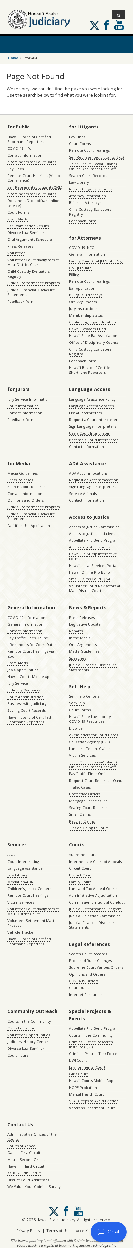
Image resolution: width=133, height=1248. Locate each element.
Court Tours (17, 1055)
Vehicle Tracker (21, 932)
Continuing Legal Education (92, 322)
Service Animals (83, 493)
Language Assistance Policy (92, 399)
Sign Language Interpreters (92, 426)
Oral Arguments (83, 301)
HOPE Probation (83, 1087)
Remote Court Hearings (89, 150)
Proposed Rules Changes (90, 960)
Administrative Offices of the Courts (32, 1136)
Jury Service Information (28, 399)
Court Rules (79, 987)
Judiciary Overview (23, 690)
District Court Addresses (28, 1179)
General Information (87, 254)
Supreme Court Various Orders (96, 967)
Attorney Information (87, 195)
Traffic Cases (80, 787)
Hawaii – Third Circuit (25, 1166)
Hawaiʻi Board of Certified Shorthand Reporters (29, 139)
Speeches (77, 658)
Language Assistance (25, 868)
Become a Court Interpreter (93, 439)
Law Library (79, 182)
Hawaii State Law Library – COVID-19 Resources (91, 719)
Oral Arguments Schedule (29, 239)
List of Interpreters (85, 412)
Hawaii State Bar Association (93, 335)
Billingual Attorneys (85, 294)
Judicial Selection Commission (95, 915)
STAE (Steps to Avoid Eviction (93, 1101)
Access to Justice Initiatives (92, 533)
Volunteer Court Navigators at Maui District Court (33, 262)
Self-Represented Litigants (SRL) (34, 187)
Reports (76, 631)
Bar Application (82, 288)
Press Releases (20, 246)
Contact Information (24, 155)
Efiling (74, 274)
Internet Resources (85, 994)
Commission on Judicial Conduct (97, 902)
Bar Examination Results (28, 225)
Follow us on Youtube (119, 25)
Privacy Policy (28, 1230)
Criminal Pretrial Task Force (93, 1053)
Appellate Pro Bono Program (94, 540)
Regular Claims (82, 821)
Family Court (80, 881)
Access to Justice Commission (94, 526)
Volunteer (16, 253)
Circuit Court (80, 868)
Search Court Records (88, 175)
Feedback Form (21, 301)
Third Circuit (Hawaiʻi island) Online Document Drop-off (93, 166)
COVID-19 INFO (82, 247)
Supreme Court (82, 854)
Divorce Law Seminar (25, 232)
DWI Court (78, 1060)
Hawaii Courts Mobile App (29, 676)
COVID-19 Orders (83, 980)
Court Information (23, 406)
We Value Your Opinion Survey (34, 1186)
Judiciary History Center (27, 1041)
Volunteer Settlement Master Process (32, 923)
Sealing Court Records (26, 710)
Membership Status (86, 315)
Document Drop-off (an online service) (33, 203)
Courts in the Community (29, 1021)
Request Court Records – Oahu (95, 780)
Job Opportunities (22, 669)
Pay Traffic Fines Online (27, 637)
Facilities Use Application (28, 525)
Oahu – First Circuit (23, 1152)
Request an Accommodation (93, 479)
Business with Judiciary (26, 703)
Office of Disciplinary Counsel (94, 342)
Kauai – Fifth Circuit (24, 1173)
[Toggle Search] (118, 14)
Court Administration (25, 696)
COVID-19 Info (19, 148)
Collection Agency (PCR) (89, 741)
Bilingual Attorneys (85, 202)
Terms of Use (58, 1230)
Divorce (76, 728)
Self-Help (77, 703)
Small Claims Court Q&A (89, 579)
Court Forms (18, 212)
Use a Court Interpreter (89, 433)
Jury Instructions (83, 308)
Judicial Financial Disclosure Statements (31, 292)
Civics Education (21, 1028)
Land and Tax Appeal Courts (93, 888)
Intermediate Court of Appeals (95, 861)
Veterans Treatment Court (92, 1107)
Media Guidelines (22, 473)
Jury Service (17, 683)
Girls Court (78, 1073)
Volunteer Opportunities (28, 1034)
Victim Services (82, 755)
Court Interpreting (23, 861)
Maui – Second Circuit (26, 1159)
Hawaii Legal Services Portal (93, 565)
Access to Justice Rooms (89, 547)
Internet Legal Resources (90, 189)
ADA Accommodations (88, 473)
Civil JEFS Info (80, 267)
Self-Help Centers (84, 696)
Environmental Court (87, 1067)
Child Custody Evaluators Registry (28, 274)
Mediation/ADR (20, 881)
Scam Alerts (17, 219)
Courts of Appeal (21, 1145)
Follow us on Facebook (106, 25)
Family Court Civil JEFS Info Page (96, 261)
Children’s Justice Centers (29, 888)
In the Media (80, 637)
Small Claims (80, 814)
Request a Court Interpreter (93, 419)
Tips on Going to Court (88, 827)
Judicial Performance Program (33, 283)
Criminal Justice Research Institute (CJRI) (91, 1044)
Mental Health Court (86, 1094)
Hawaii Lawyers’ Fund (87, 328)
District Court (80, 875)
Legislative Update (85, 624)
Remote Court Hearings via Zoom (30, 654)
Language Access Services (91, 406)
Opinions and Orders (25, 500)
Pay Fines (15, 168)
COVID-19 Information (26, 617)
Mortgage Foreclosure (88, 800)
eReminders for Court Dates (31, 161)
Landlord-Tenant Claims (89, 748)
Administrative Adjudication (93, 895)
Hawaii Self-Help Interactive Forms (93, 556)
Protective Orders (84, 794)
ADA (11, 854)
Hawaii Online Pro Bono (89, 572)
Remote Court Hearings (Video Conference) (33, 178)
